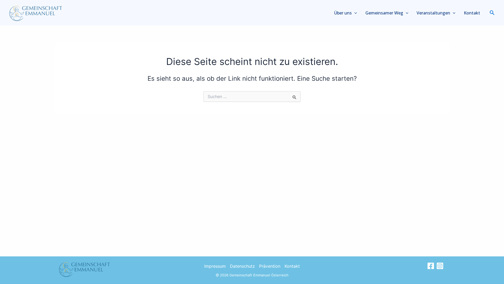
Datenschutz (242, 266)
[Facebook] (430, 266)
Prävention (269, 266)
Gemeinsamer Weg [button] (384, 13)
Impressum (215, 266)
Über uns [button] (343, 13)
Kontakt (472, 13)
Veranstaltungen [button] (433, 13)
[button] (354, 13)
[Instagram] (440, 266)
